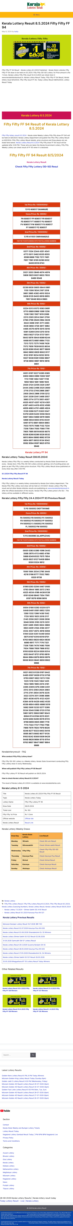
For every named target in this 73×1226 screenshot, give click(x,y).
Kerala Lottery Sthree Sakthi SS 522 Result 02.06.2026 (24, 937)
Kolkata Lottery (8, 1166)
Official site (29, 818)
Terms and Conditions (11, 1141)
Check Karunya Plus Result (50, 856)
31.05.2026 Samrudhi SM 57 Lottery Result (19, 941)
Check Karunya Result (48, 864)
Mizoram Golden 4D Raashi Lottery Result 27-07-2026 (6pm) (25, 1095)
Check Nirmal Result (47, 860)
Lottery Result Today (11, 1131)
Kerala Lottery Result (36, 907)
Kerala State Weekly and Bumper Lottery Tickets (21, 1128)
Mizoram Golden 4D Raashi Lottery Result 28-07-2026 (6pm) (25, 1092)
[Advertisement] (36, 98)
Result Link (29, 823)
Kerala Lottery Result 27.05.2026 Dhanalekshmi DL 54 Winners (27, 953)
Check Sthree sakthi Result (50, 845)
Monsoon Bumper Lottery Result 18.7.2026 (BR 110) (22, 924)
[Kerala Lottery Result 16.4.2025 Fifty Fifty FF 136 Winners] (17, 1001)
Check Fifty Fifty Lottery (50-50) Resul (36, 166)
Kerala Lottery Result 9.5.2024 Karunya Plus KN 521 (24, 913)
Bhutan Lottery (8, 1156)
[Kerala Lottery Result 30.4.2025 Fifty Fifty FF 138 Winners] (17, 980)
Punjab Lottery (8, 1185)
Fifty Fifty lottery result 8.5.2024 (14, 135)
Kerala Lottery (9, 901)
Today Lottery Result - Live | (13, 1201)
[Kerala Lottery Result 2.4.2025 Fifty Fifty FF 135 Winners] (47, 1001)
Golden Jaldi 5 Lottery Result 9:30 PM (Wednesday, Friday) (24, 1081)
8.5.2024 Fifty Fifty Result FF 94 (15, 474)
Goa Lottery (7, 1159)
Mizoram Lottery (9, 1176)
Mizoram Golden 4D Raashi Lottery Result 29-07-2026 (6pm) (25, 1084)
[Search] (33, 1055)
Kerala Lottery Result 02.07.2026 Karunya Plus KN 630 (24, 928)
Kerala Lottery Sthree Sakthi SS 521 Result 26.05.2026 (23, 957)
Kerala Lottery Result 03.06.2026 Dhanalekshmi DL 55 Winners (27, 932)
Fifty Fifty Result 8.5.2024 (60, 904)
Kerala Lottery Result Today (13, 478)
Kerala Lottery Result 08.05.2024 (58, 907)
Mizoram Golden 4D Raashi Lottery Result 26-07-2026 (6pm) (25, 1098)
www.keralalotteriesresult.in (58, 488)
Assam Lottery (8, 1153)
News (5, 1182)
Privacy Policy (8, 1138)
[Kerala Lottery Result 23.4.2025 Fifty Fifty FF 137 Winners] (47, 980)
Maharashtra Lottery (10, 1169)
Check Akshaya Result (48, 868)
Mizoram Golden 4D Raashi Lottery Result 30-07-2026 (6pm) (25, 1087)
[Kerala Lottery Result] (36, 6)
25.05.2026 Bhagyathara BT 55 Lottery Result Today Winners (26, 961)
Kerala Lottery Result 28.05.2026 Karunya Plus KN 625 (24, 949)
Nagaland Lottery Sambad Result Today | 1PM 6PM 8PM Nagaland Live (30, 1134)
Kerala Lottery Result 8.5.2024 (27, 143)
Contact (6, 1125)
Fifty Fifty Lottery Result (13, 904)
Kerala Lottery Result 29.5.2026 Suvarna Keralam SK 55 (24, 945)
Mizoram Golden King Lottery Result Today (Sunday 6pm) (24, 1078)
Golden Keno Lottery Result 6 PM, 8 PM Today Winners (23, 1076)
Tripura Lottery (8, 1189)
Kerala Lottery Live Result (21, 1223)
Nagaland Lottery (9, 1179)
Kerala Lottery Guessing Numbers (15, 907)
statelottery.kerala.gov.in (20, 1214)
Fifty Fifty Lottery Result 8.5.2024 (36, 904)
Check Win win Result (48, 841)
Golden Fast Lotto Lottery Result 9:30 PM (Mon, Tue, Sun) (24, 1090)
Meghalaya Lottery (10, 1172)
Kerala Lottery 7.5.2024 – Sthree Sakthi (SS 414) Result (25, 910)
